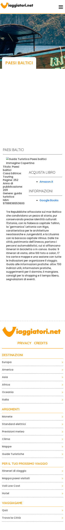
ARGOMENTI (11, 409)
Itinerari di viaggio (14, 471)
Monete (7, 416)
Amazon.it (46, 182)
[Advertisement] (32, 110)
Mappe (7, 446)
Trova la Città (11, 518)
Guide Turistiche (13, 454)
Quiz (5, 510)
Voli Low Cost (11, 486)
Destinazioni (12, 355)
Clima (6, 439)
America (7, 370)
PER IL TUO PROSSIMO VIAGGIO (25, 464)
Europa (7, 362)
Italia (5, 399)
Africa (6, 385)
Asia (5, 377)
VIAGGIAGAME (12, 503)
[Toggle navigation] (60, 6)
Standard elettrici (14, 424)
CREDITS (41, 343)
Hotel (5, 493)
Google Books (49, 200)
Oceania (8, 392)
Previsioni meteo (13, 431)
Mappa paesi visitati (16, 478)
